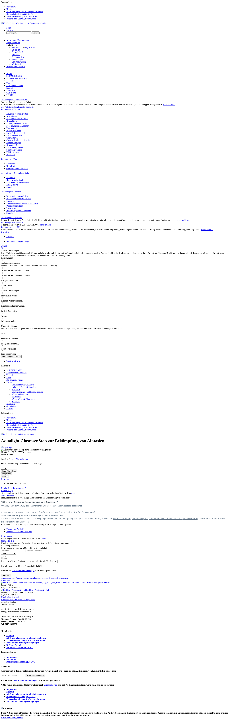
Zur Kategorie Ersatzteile (11, 217)
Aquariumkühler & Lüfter (17, 118)
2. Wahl (9, 409)
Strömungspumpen (14, 150)
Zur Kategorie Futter (9, 159)
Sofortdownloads (19, 62)
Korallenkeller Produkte (16, 373)
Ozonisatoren (12, 138)
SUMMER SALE (14, 370)
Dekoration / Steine (14, 380)
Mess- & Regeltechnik (15, 133)
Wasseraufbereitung (14, 206)
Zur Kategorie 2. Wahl (10, 227)
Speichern (6, 575)
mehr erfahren (169, 104)
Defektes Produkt (14, 645)
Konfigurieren (16, 718)
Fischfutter (10, 164)
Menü (8, 28)
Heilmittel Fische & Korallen (18, 199)
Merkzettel (16, 64)
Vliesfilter (10, 154)
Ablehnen (5, 718)
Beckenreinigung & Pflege (17, 196)
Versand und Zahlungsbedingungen (21, 19)
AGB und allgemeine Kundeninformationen (24, 11)
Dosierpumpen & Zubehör (17, 123)
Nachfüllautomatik (14, 135)
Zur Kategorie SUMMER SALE (15, 100)
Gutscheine (11, 406)
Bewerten (5, 479)
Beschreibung (7, 488)
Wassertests (11, 208)
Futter (8, 377)
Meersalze (10, 201)
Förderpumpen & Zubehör (17, 126)
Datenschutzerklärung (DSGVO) (20, 14)
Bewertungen (19, 488)
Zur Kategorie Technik (10, 109)
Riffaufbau (10, 177)
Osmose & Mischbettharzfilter (19, 140)
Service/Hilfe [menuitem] (22, 10)
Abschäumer (11, 116)
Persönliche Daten (19, 52)
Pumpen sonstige (13, 142)
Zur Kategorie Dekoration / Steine (15, 173)
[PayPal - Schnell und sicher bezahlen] (17, 434)
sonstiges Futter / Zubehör (17, 168)
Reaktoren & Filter (14, 145)
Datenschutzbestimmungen (23, 570)
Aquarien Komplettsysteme (17, 114)
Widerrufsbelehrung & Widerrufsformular (23, 16)
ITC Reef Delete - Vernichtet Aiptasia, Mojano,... (92, 583)
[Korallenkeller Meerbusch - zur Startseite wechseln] (23, 23)
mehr (73, 493)
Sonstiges (10, 187)
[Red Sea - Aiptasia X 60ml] (13, 590)
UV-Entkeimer (12, 152)
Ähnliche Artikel (8, 578)
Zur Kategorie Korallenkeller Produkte (17, 107)
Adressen (16, 54)
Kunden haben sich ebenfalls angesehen (51, 578)
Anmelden (16, 47)
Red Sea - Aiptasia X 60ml (37, 590)
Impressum (11, 7)
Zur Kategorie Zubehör (11, 192)
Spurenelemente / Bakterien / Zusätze (22, 203)
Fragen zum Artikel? (15, 529)
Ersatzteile (10, 404)
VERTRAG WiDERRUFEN (19, 647)
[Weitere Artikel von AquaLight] (6, 447)
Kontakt (9, 9)
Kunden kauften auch (25, 578)
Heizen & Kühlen (13, 130)
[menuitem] (117, 7)
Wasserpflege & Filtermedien (18, 211)
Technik (9, 375)
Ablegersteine (12, 185)
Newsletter (11, 659)
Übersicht (16, 50)
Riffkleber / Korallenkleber (17, 182)
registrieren (30, 47)
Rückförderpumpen (14, 147)
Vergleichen (6, 474)
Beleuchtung (11, 121)
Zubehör (10, 382)
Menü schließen (13, 42)
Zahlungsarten (18, 57)
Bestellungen (17, 59)
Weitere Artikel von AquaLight (19, 531)
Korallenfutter (12, 166)
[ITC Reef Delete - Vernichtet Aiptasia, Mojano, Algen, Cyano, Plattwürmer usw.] (36, 583)
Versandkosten (50, 685)
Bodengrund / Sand (14, 180)
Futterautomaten (13, 128)
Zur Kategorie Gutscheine (12, 222)
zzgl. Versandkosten (20, 459)
